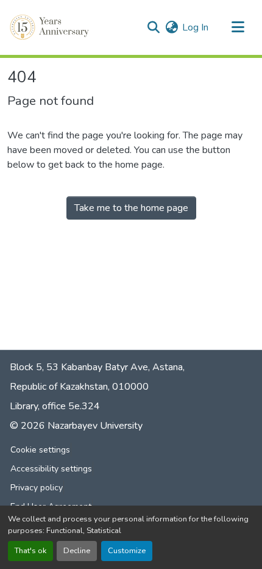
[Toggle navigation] (238, 27)
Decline (76, 550)
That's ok (30, 550)
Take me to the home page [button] (131, 208)
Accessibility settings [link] (51, 468)
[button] (50, 27)
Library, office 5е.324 (55, 406)
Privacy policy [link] (36, 487)
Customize (127, 550)
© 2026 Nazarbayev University (76, 425)
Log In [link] (195, 27)
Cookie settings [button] (40, 450)
